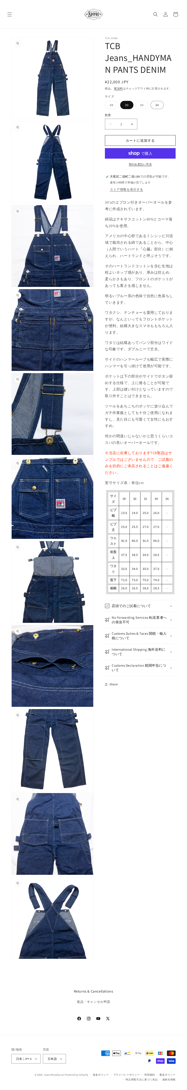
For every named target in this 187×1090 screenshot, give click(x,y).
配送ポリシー (168, 1074)
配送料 (118, 88)
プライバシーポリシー (126, 1074)
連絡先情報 (169, 1079)
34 (157, 105)
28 (113, 106)
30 (127, 105)
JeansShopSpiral (54, 1074)
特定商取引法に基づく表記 (142, 1079)
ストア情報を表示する (126, 189)
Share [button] (113, 684)
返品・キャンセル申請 (93, 1002)
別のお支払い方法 (140, 164)
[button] (10, 14)
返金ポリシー (101, 1074)
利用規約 (149, 1074)
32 (143, 106)
